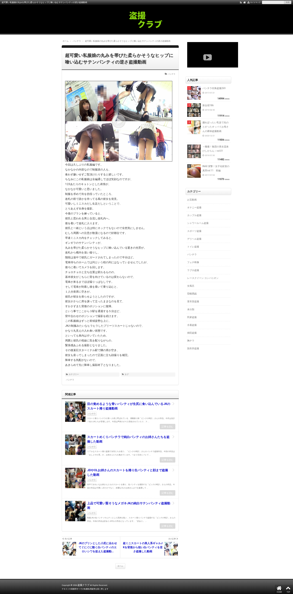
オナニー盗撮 (194, 207)
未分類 (190, 309)
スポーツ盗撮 (194, 231)
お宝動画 (192, 199)
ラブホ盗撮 (193, 270)
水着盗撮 (192, 325)
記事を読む (167, 426)
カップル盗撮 (194, 215)
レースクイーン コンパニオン (203, 278)
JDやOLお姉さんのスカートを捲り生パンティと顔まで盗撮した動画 (127, 472)
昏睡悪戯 (192, 293)
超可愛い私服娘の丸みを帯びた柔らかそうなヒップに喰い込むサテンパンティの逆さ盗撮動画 (119, 58)
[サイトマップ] (248, 2)
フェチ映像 (193, 262)
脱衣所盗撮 (193, 348)
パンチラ (171, 74)
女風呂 (190, 285)
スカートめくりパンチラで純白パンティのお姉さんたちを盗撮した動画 (128, 439)
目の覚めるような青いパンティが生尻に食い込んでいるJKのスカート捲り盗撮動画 (128, 406)
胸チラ (190, 340)
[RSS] (241, 2)
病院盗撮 (192, 332)
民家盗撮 (192, 317)
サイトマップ (255, 2)
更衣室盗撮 (193, 301)
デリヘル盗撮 (194, 238)
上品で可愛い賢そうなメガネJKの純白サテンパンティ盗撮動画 (128, 505)
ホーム (120, 566)
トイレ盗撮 (193, 246)
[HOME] (244, 2)
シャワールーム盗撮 (198, 223)
